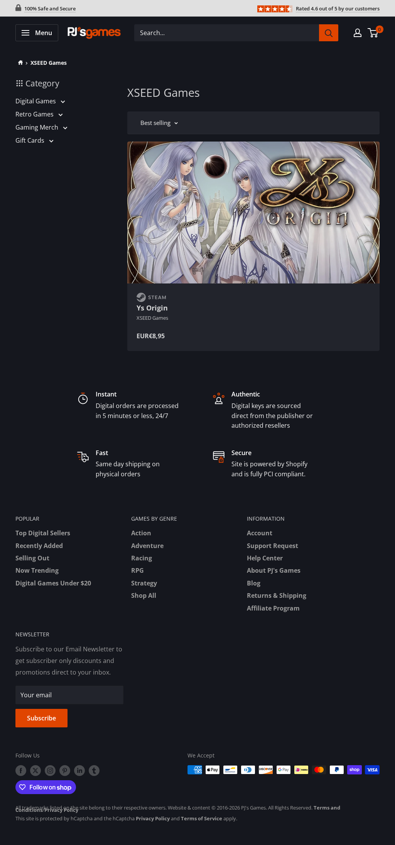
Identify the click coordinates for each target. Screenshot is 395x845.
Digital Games (36, 101)
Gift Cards (30, 140)
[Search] (328, 32)
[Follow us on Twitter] (35, 770)
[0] (373, 32)
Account (259, 533)
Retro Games (35, 114)
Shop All (143, 595)
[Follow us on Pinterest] (64, 770)
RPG (137, 570)
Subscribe (41, 718)
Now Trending (37, 570)
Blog (253, 583)
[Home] (19, 62)
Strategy (144, 583)
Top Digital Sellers (42, 533)
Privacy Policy (61, 809)
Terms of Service (201, 818)
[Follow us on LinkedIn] (79, 770)
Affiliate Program (273, 608)
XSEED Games (48, 62)
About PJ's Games (273, 570)
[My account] (357, 33)
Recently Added (39, 545)
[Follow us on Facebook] (20, 770)
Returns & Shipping (276, 595)
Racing (141, 558)
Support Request (272, 545)
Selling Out (32, 558)
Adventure (147, 545)
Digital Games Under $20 (53, 583)
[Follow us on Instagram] (50, 770)
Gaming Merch (37, 127)
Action (141, 533)
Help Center (265, 558)
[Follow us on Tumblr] (94, 770)
